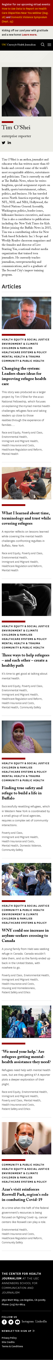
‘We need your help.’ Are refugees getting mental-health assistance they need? (26, 1057)
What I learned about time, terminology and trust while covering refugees (26, 518)
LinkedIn (41, 1321)
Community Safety (30, 707)
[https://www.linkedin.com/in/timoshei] (9, 142)
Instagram (28, 1321)
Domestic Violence (30, 845)
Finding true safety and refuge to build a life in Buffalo (22, 793)
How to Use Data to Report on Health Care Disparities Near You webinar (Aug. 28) (25, 13)
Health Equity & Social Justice (25, 339)
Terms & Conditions (12, 1346)
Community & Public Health (23, 361)
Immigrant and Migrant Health (20, 441)
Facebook (4, 1322)
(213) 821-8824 (17, 1304)
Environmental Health (14, 437)
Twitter (10, 1322)
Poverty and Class (32, 432)
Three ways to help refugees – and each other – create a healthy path (25, 660)
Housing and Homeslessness (18, 988)
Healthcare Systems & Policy (24, 352)
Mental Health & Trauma (21, 356)
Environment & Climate (20, 344)
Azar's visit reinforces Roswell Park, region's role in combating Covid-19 (25, 1195)
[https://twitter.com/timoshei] (3, 142)
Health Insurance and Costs (18, 445)
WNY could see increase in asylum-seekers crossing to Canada (25, 936)
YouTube (17, 1322)
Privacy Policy (9, 1337)
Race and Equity (11, 432)
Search (43, 44)
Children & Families (17, 348)
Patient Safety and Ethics (16, 992)
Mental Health (10, 454)
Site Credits (8, 1342)
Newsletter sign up (17, 1331)
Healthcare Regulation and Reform (22, 449)
